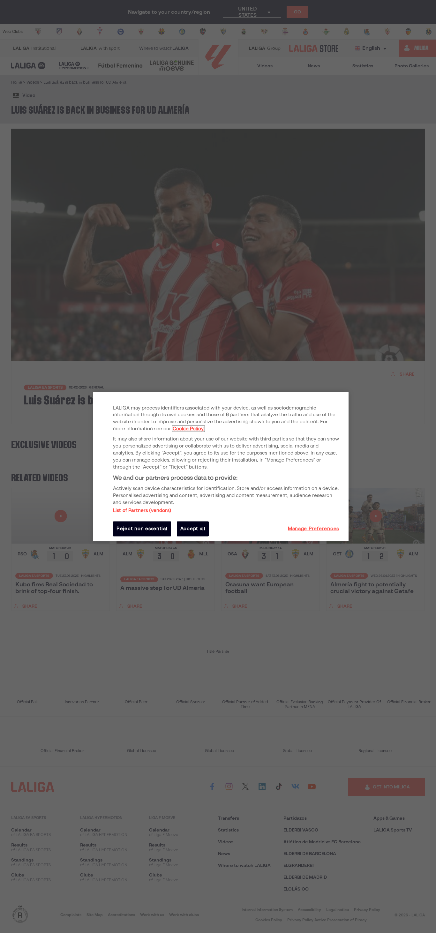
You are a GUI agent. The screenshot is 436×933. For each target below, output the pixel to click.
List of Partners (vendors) (142, 510)
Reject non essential (142, 528)
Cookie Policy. (188, 429)
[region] (221, 466)
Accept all (193, 528)
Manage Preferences (313, 528)
